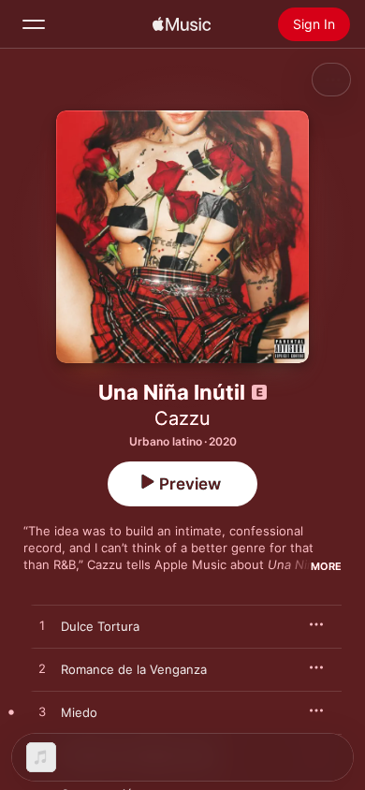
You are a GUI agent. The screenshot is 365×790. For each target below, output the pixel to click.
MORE (326, 566)
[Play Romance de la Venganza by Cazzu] (42, 669)
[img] (182, 24)
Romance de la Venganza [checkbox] (134, 669)
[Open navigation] (33, 24)
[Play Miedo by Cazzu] (42, 712)
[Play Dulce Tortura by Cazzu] (42, 626)
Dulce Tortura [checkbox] (100, 626)
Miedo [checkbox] (79, 712)
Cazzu (182, 418)
